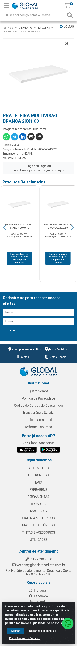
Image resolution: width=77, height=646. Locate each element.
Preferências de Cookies (24, 638)
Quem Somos (39, 391)
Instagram (41, 590)
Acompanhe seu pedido (26, 349)
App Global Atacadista (38, 443)
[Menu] (6, 5)
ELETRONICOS (38, 475)
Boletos (24, 357)
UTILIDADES (38, 539)
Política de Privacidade (38, 398)
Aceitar (15, 630)
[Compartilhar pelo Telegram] (14, 136)
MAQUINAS (38, 511)
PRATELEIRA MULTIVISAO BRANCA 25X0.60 (58, 226)
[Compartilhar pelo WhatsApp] (6, 136)
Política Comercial (38, 420)
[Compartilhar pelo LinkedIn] (22, 136)
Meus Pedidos (58, 349)
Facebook (40, 596)
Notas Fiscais (57, 357)
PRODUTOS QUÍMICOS (38, 525)
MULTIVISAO (18, 157)
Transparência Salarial (38, 413)
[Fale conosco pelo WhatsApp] (67, 623)
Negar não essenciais (42, 630)
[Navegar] (4, 227)
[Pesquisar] (70, 15)
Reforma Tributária (38, 427)
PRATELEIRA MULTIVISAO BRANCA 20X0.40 (19, 226)
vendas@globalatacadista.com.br (40, 565)
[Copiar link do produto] (39, 136)
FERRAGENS (38, 489)
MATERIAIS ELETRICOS (38, 518)
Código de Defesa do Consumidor (38, 405)
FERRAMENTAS (38, 497)
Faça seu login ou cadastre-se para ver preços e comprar (39, 168)
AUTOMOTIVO (38, 468)
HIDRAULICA (38, 504)
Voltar (68, 26)
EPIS (38, 482)
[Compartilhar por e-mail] (31, 136)
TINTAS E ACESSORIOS (38, 532)
